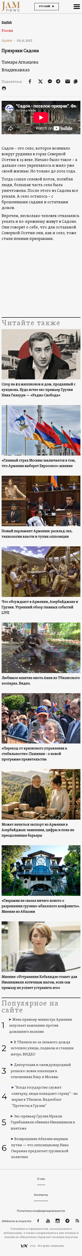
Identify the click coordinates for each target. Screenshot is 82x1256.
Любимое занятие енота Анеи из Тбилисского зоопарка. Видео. (41, 681)
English (7, 22)
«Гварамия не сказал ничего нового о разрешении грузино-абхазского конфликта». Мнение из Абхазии (41, 906)
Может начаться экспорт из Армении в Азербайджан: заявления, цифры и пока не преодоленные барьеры (38, 830)
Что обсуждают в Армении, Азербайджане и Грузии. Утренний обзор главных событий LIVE (40, 607)
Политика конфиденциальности (41, 1211)
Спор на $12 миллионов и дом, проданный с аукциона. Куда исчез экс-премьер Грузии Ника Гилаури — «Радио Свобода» (38, 390)
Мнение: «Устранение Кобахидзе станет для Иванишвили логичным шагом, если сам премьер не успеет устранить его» (39, 982)
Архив (8, 40)
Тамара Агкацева (20, 62)
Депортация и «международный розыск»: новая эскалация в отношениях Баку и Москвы (41, 1071)
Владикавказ (16, 69)
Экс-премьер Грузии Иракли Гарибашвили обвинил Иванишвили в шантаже (43, 1122)
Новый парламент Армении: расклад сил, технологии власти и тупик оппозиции (37, 534)
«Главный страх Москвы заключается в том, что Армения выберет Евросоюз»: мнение (39, 463)
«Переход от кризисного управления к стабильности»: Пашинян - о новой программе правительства (34, 754)
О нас (41, 1179)
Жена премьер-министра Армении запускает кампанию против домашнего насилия (40, 1025)
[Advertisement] (41, 279)
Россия (7, 31)
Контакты (41, 1195)
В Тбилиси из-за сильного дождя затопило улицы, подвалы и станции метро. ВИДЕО (42, 1048)
